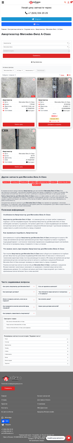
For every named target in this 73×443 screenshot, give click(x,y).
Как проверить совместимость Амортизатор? (16, 313)
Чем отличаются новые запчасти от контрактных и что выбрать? (52, 292)
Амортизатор (36, 345)
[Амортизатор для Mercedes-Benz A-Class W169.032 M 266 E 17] (54, 87)
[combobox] (36, 43)
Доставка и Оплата (43, 400)
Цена (62, 75)
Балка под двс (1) (64, 182)
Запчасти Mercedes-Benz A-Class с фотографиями (18, 327)
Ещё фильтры (37, 62)
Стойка (36, 351)
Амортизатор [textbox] (36, 43)
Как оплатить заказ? (44, 299)
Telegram (38, 19)
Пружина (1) (36, 184)
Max (37, 24)
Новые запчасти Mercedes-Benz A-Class (16, 324)
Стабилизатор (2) (43, 182)
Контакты (4, 408)
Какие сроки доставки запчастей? (48, 306)
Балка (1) (54, 182)
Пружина (36, 363)
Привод (36, 348)
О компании (41, 404)
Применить (36, 55)
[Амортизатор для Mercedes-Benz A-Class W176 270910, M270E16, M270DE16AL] (18, 139)
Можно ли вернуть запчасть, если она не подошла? (15, 300)
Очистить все (40, 70)
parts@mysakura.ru (7, 433)
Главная (3, 396)
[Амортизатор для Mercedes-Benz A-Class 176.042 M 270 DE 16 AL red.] (18, 87)
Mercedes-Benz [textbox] (36, 47)
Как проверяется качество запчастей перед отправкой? (16, 307)
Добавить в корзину (54, 124)
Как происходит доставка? (11, 292)
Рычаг (36, 339)
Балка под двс (36, 360)
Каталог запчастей (43, 396)
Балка (36, 357)
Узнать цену (19, 124)
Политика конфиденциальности (11, 383)
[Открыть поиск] (65, 2)
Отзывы (4, 400)
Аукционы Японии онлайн (45, 412)
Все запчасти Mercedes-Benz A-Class (15, 321)
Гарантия (4, 404)
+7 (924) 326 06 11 (7, 431)
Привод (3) (24, 182)
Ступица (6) (15, 182)
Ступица (36, 342)
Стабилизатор (36, 354)
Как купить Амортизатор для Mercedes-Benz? (16, 286)
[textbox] (36, 51)
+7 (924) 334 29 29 (38, 13)
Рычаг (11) (6, 182)
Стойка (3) (32, 182)
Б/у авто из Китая (7, 412)
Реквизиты (8, 388)
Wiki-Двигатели (42, 408)
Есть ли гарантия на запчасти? (47, 286)
